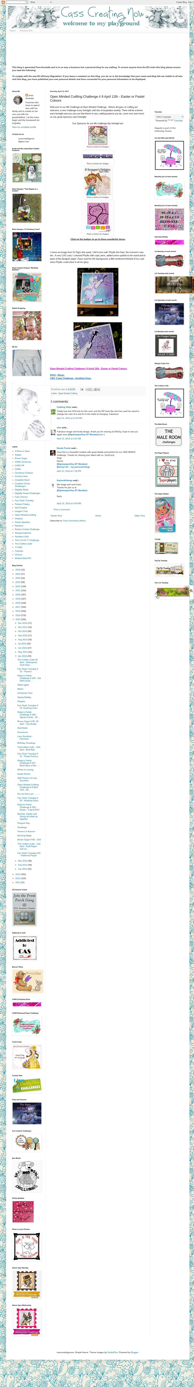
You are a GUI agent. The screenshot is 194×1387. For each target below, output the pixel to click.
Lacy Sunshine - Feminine (25, 737)
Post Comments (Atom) (74, 520)
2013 (18, 874)
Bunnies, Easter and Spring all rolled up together (27, 816)
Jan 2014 (23, 869)
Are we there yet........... (28, 794)
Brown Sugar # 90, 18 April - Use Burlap (27, 722)
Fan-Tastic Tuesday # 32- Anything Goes (27, 706)
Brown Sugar (21, 458)
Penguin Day (23, 823)
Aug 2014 (23, 639)
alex (59, 427)
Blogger (134, 1352)
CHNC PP (19, 465)
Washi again (23, 685)
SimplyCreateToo (23, 533)
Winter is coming (25, 769)
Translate (178, 120)
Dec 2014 (23, 623)
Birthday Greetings (26, 743)
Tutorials (19, 551)
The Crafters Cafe (23, 543)
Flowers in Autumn (26, 831)
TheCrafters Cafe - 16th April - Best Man (28, 748)
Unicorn (18, 554)
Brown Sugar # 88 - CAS (29, 839)
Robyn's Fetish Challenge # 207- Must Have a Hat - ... (28, 763)
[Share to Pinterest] (98, 389)
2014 (18, 619)
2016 (18, 611)
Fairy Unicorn (21, 497)
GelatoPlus (112, 1352)
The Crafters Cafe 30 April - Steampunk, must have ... (27, 662)
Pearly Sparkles (22, 522)
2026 (18, 569)
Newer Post (56, 515)
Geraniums (22, 732)
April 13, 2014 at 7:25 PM (69, 471)
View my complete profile (24, 127)
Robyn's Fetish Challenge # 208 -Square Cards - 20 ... (28, 714)
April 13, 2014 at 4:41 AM (69, 438)
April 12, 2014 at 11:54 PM (69, 418)
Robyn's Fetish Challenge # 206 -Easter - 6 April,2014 (28, 807)
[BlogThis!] (90, 389)
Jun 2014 (23, 648)
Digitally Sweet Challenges (27, 493)
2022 (18, 586)
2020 (18, 594)
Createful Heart (22, 480)
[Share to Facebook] (95, 389)
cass (30, 95)
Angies (18, 455)
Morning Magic (24, 835)
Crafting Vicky (64, 407)
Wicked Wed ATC (23, 558)
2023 (18, 582)
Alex (101, 434)
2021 (18, 590)
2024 (18, 578)
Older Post (140, 515)
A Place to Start (22, 451)
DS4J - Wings (57, 375)
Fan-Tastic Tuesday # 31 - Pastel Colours (27, 754)
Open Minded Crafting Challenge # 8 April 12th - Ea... (28, 787)
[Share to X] (92, 389)
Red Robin (22, 728)
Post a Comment (62, 509)
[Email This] (87, 389)
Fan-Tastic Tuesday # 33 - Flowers (27, 670)
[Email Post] (82, 389)
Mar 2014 (23, 861)
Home (12, 30)
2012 (18, 878)
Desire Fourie (64, 448)
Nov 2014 (23, 627)
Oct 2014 (22, 631)
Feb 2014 (23, 865)
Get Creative (21, 507)
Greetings (22, 827)
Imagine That (21, 511)
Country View (21, 476)
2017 (18, 607)
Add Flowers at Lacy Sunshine (27, 779)
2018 (18, 603)
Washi (20, 689)
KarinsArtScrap (64, 480)
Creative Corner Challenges (22, 484)
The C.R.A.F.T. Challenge (27, 540)
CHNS (18, 469)
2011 (18, 882)
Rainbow (19, 525)
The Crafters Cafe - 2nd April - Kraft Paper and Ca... (28, 846)
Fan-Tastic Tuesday (24, 500)
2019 (18, 599)
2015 (18, 615)
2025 (18, 574)
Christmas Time (24, 693)
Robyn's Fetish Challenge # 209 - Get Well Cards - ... (29, 678)
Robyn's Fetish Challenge (27, 529)
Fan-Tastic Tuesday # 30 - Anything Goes (27, 799)
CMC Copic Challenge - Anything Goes (70, 378)
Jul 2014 (22, 643)
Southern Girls (22, 536)
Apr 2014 (22, 656)
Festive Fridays (22, 504)
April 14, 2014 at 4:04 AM (69, 503)
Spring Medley (24, 697)
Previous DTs (26, 30)
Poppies (21, 701)
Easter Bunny (23, 774)
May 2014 (23, 652)
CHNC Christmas (23, 462)
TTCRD (18, 547)
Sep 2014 (23, 635)
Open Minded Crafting (67, 393)
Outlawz (19, 518)
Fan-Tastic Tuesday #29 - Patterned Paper (28, 854)
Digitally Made (21, 489)
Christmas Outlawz (24, 473)
